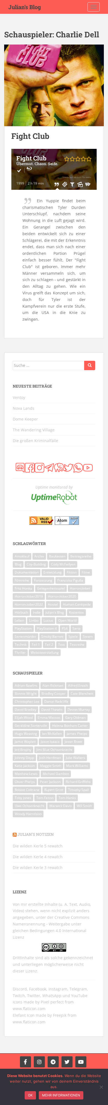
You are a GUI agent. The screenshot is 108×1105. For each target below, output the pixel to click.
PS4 (65, 628)
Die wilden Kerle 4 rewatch (38, 856)
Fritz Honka (23, 588)
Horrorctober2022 (29, 604)
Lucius (48, 620)
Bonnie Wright (26, 693)
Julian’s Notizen (35, 834)
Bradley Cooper (54, 693)
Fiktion (72, 572)
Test (61, 644)
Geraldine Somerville (31, 725)
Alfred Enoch (78, 685)
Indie (36, 612)
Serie (77, 628)
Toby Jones (23, 797)
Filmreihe (22, 580)
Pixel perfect (52, 1002)
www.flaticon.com (29, 1008)
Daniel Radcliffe (56, 701)
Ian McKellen (52, 733)
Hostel (53, 604)
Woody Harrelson (28, 813)
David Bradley (25, 709)
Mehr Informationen (61, 1095)
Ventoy (19, 397)
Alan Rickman (52, 685)
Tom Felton (44, 797)
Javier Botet (73, 741)
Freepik (59, 1015)
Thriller (20, 652)
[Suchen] (89, 365)
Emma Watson (49, 717)
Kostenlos (76, 612)
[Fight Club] (54, 85)
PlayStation (23, 628)
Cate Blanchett (82, 693)
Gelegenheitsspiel (51, 588)
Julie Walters (75, 757)
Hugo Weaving (26, 733)
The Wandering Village (34, 429)
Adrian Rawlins (26, 685)
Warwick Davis (60, 805)
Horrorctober (80, 588)
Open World (67, 620)
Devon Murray (79, 709)
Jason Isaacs (50, 741)
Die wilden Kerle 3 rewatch (38, 867)
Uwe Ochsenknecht (29, 805)
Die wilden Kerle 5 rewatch (38, 846)
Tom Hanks (67, 797)
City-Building (36, 564)
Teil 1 (36, 644)
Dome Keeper (25, 419)
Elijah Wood (24, 717)
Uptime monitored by (54, 487)
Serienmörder (25, 636)
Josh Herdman (50, 757)
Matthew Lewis (26, 773)
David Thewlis (52, 709)
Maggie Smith (50, 765)
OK (30, 1095)
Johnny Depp (24, 757)
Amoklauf (22, 556)
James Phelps (77, 733)
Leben (19, 620)
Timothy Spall (78, 789)
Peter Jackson (50, 781)
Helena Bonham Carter (70, 725)
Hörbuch (21, 612)
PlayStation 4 (47, 628)
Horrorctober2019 (29, 596)
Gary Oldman (75, 717)
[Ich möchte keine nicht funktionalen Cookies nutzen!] (101, 1087)
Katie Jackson (25, 765)
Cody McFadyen (63, 564)
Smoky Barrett (52, 636)
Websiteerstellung (45, 652)
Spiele (73, 636)
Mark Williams (77, 765)
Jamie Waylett (25, 741)
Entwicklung (52, 572)
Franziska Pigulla (70, 580)
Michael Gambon (56, 773)
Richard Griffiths (78, 781)
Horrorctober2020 (62, 596)
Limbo (33, 620)
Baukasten (57, 556)
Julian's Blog (24, 7)
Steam (88, 636)
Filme (86, 572)
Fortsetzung (43, 580)
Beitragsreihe (80, 556)
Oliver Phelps (25, 781)
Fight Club (30, 136)
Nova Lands (23, 408)
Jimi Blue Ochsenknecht (54, 749)
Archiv (39, 556)
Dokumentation (26, 572)
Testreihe (77, 644)
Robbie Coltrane (27, 789)
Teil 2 (49, 644)
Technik (21, 644)
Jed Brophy (23, 749)
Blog (18, 564)
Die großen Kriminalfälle (35, 440)
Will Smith (84, 805)
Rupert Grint (53, 789)
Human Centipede (77, 604)
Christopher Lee (27, 701)
